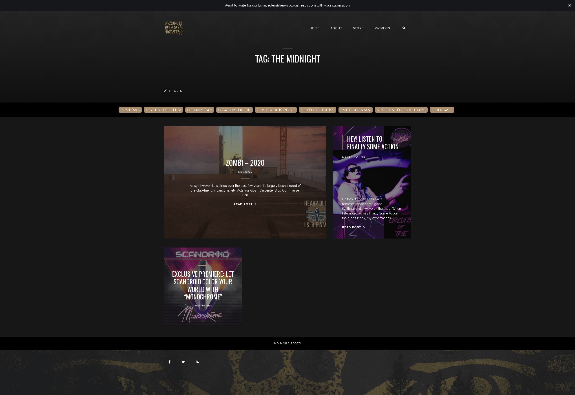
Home (314, 28)
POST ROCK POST (276, 109)
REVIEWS (130, 109)
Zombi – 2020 (245, 162)
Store (358, 28)
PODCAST (442, 109)
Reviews (245, 171)
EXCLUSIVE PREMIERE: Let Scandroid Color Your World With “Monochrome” (203, 285)
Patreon (382, 28)
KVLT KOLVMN (355, 109)
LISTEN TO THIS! (163, 109)
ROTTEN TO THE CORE (401, 109)
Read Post (244, 204)
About (336, 28)
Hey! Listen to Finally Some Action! (373, 142)
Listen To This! (354, 156)
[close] (569, 5)
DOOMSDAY (199, 109)
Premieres (203, 305)
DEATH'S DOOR (234, 109)
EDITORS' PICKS (317, 109)
